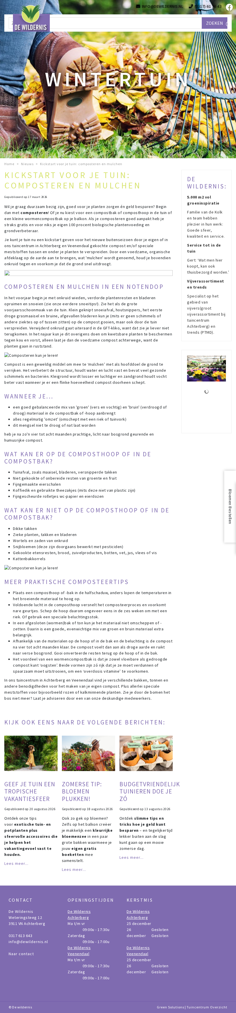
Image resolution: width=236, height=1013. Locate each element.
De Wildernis (21, 911)
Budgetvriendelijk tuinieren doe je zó (149, 791)
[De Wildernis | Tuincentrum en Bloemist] (31, 17)
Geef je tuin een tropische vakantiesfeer (29, 791)
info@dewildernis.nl (28, 941)
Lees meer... (16, 863)
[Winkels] (206, 392)
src (229, 24)
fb (229, 7)
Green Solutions (170, 1007)
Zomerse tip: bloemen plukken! (82, 791)
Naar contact (21, 953)
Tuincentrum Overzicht (206, 1007)
